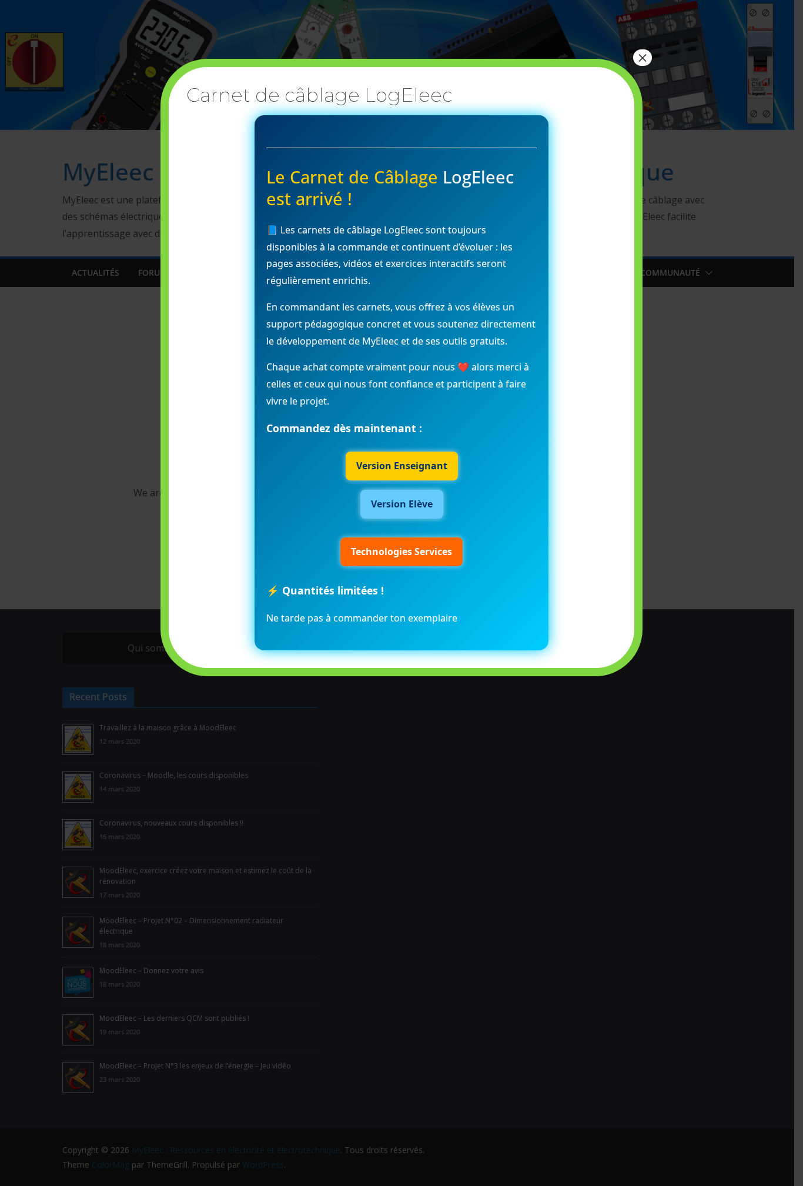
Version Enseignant (401, 465)
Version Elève (402, 503)
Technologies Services (401, 551)
